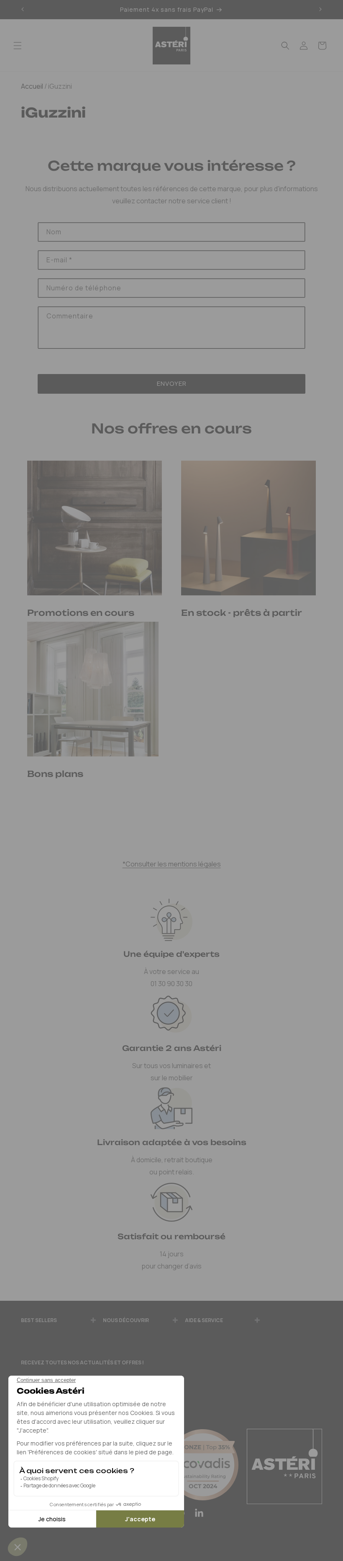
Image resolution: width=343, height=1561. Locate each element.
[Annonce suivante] (320, 9)
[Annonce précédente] (22, 9)
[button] (17, 45)
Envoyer (172, 383)
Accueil (32, 86)
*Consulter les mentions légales (172, 864)
